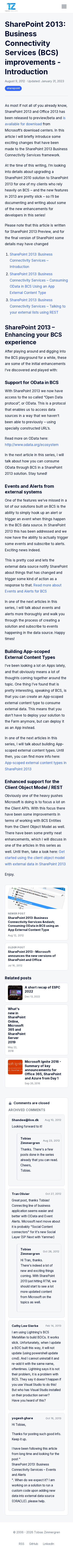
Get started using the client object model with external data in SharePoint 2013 (35, 858)
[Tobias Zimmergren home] (11, 6)
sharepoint (13, 88)
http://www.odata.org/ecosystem (32, 445)
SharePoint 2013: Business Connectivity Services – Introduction (31, 260)
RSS (21, 1543)
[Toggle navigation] (64, 6)
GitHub (33, 1543)
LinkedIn (48, 1543)
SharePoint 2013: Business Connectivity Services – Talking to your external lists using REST (37, 306)
